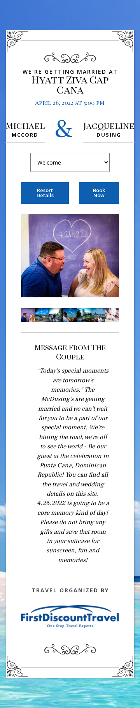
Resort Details (45, 193)
